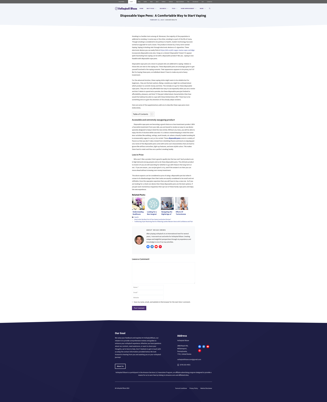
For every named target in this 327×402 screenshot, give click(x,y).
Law (203, 1)
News (151, 1)
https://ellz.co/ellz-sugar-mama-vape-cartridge (177, 50)
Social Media (121, 1)
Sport (157, 1)
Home (141, 8)
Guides (145, 1)
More (202, 8)
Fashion (163, 1)
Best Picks (150, 8)
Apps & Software (180, 1)
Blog (139, 1)
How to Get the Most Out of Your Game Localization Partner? (152, 219)
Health (131, 1)
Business (163, 8)
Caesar (168, 20)
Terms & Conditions (181, 388)
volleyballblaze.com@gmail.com (189, 359)
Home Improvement (187, 8)
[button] (209, 8)
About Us (120, 366)
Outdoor (171, 1)
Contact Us (209, 1)
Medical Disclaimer (206, 388)
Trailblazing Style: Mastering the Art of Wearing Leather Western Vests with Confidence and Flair (163, 221)
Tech (173, 8)
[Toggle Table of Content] (151, 114)
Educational (195, 1)
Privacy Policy (193, 388)
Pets (188, 1)
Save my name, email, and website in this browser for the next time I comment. (162, 302)
